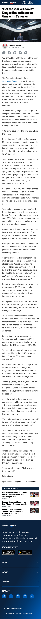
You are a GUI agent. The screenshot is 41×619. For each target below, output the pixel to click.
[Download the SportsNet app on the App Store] (8, 552)
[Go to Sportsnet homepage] (9, 3)
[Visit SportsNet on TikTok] (32, 596)
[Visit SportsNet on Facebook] (18, 596)
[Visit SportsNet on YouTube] (11, 596)
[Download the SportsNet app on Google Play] (24, 552)
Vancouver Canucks (10, 81)
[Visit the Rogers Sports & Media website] (12, 608)
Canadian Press (15, 45)
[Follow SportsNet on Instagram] (25, 596)
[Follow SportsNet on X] (4, 596)
